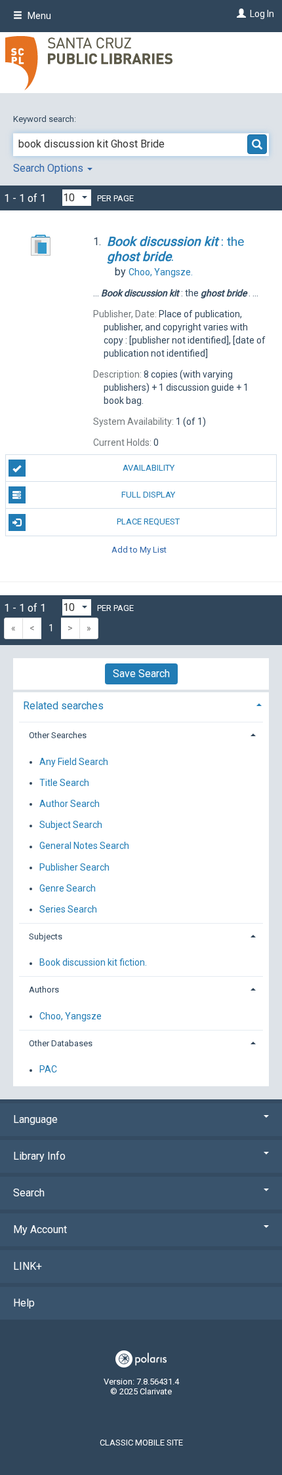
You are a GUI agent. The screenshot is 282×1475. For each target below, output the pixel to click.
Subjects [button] (45, 936)
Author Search (69, 803)
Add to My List (139, 550)
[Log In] (239, 14)
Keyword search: (45, 119)
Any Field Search (73, 762)
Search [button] (29, 1193)
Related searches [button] (63, 705)
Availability (148, 468)
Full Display (148, 495)
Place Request (148, 521)
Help (24, 1303)
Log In (262, 14)
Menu (38, 15)
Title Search (64, 782)
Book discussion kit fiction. (93, 963)
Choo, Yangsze (70, 1016)
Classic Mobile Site (141, 1442)
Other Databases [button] (60, 1043)
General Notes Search (84, 846)
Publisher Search (74, 867)
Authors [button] (44, 989)
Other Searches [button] (58, 735)
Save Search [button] (141, 673)
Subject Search (70, 825)
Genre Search (67, 888)
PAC (48, 1070)
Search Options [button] (49, 168)
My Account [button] (40, 1229)
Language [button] (35, 1119)
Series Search (68, 909)
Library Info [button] (39, 1156)
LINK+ (27, 1266)
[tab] (141, 704)
